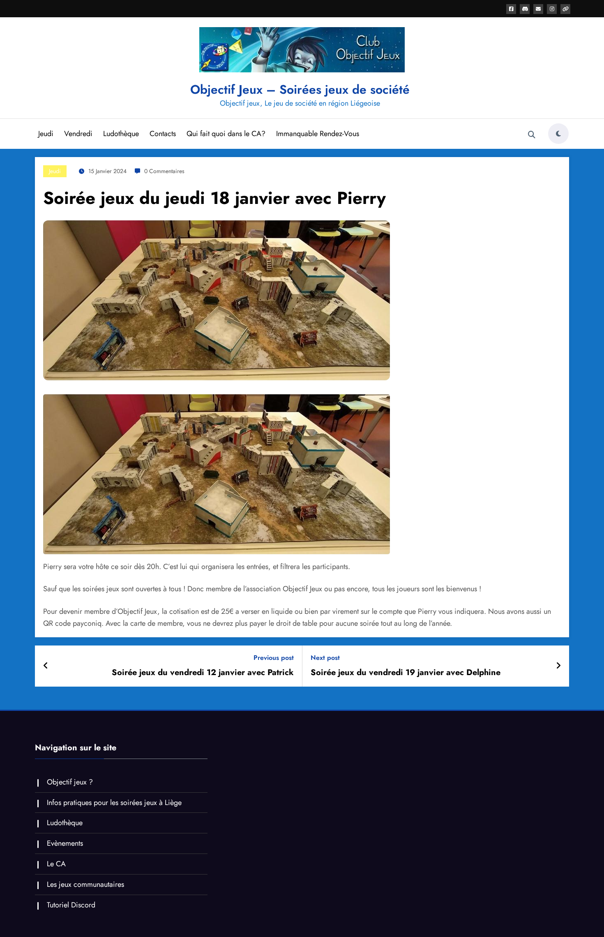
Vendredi (78, 133)
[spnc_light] (558, 133)
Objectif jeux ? (70, 782)
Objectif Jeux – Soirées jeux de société (300, 89)
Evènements (65, 843)
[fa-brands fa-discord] (525, 9)
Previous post (274, 658)
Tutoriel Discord (71, 905)
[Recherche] (531, 135)
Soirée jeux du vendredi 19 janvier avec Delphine (405, 672)
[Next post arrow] (558, 666)
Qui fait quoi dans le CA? (226, 133)
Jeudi (45, 133)
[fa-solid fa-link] (565, 9)
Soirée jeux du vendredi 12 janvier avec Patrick (203, 672)
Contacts (163, 133)
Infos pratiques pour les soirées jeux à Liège (114, 802)
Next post (325, 658)
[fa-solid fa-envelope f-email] (538, 9)
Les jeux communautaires (85, 884)
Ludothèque (121, 133)
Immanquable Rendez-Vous (317, 133)
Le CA (56, 863)
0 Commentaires (164, 171)
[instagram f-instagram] (552, 9)
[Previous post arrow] (45, 666)
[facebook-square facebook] (511, 9)
